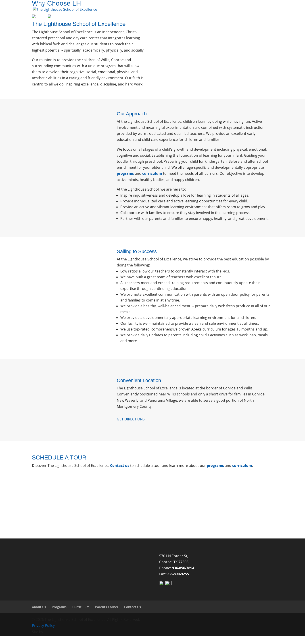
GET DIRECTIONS (131, 419)
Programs (166, 19)
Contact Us (255, 19)
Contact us (119, 465)
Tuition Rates (254, 519)
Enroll (35, 10)
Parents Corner (222, 19)
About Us (139, 19)
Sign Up (37, 13)
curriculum (152, 173)
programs (125, 173)
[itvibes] (50, 631)
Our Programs (213, 519)
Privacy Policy (43, 625)
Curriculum (194, 19)
